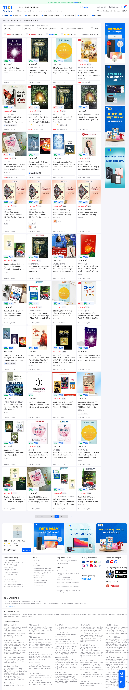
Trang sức (58, 641)
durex (44, 614)
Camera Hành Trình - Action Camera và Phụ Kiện (117, 662)
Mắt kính (70, 634)
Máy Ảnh (120, 669)
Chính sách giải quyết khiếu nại (42, 573)
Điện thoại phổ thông (13, 661)
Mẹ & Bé (91, 633)
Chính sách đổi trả (9, 577)
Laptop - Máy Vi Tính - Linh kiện (66, 647)
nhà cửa (49, 11)
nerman (89, 614)
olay (110, 614)
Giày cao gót (33, 654)
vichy (22, 616)
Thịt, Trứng (13, 642)
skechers (63, 614)
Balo (56, 627)
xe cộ (29, 11)
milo (58, 614)
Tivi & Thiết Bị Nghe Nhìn (90, 639)
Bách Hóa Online (61, 672)
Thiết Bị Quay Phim (115, 667)
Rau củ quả (10, 644)
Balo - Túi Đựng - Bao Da (116, 664)
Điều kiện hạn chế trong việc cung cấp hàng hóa (68, 574)
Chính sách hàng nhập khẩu (12, 582)
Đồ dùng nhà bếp (9, 685)
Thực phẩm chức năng (13, 670)
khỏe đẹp (42, 11)
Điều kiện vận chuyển (39, 585)
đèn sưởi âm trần (114, 686)
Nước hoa (10, 678)
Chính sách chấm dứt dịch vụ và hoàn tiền (68, 587)
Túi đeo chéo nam (39, 682)
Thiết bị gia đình (19, 685)
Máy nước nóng (116, 632)
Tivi (110, 632)
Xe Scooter (95, 676)
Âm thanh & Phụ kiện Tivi (113, 627)
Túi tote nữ (40, 677)
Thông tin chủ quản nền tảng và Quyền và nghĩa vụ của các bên (68, 591)
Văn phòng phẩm (95, 683)
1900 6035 (12, 606)
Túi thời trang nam (35, 680)
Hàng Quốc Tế (85, 625)
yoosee (105, 614)
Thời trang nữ (34, 625)
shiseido (6, 616)
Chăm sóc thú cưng (60, 674)
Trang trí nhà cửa (59, 659)
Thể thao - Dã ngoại (88, 630)
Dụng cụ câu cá (113, 645)
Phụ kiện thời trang (61, 632)
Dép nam (38, 666)
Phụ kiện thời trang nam (65, 635)
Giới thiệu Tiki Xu (37, 578)
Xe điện (97, 674)
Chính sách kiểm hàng (10, 574)
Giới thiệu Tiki (37, 561)
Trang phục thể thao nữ (112, 639)
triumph (73, 614)
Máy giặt (111, 630)
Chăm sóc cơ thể (13, 671)
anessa (100, 614)
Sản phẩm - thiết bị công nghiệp (91, 637)
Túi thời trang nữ (35, 673)
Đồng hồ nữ (65, 641)
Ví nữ (47, 675)
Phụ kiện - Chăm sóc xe (87, 674)
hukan (18, 616)
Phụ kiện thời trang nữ (61, 634)
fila (26, 616)
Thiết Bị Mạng (65, 652)
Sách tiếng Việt (84, 683)
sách (54, 11)
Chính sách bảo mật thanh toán (42, 568)
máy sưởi (108, 674)
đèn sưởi (114, 674)
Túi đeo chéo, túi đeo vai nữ (37, 675)
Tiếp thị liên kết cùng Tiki (40, 580)
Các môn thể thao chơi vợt (117, 648)
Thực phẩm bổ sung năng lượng (117, 651)
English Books (90, 685)
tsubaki (30, 616)
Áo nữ (31, 627)
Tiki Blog (35, 563)
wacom (94, 614)
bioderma (50, 614)
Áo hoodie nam (37, 642)
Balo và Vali (59, 625)
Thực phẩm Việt (19, 644)
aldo (68, 614)
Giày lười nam (33, 665)
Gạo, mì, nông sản (13, 647)
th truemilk (24, 614)
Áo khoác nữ (43, 629)
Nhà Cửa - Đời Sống (62, 657)
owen (34, 614)
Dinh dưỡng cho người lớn (14, 633)
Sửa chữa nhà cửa (63, 661)
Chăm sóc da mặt (9, 668)
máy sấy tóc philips (118, 676)
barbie (30, 614)
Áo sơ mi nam (41, 641)
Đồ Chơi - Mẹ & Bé (10, 625)
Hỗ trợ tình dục (18, 678)
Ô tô (90, 676)
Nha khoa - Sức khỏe (91, 667)
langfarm (12, 616)
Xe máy (85, 676)
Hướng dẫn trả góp (9, 579)
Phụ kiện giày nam (38, 668)
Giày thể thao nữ (120, 650)
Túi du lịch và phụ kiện (64, 627)
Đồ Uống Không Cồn (65, 681)
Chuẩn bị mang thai (13, 637)
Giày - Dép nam (34, 663)
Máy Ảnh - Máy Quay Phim (115, 657)
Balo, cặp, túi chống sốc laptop (66, 628)
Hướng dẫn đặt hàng (10, 569)
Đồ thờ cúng (61, 667)
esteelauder (16, 614)
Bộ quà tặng (63, 682)
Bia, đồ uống (10, 649)
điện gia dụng (21, 11)
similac (114, 614)
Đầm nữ (36, 627)
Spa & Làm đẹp (92, 664)
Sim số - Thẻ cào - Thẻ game (95, 669)
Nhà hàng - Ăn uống (89, 666)
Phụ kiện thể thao (117, 642)
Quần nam (41, 639)
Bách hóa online (89, 635)
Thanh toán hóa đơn (86, 662)
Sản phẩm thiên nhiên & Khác (14, 673)
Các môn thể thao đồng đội (117, 647)
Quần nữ (41, 627)
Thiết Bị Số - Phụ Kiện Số (88, 645)
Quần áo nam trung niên (40, 647)
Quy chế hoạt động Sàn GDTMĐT (67, 561)
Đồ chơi (22, 627)
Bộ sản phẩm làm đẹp (14, 678)
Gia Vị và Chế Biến (63, 678)
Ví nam (31, 682)
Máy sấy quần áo (114, 633)
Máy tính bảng (12, 662)
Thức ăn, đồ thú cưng (13, 652)
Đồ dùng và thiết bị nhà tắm (66, 664)
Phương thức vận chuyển (11, 572)
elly (55, 614)
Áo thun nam (33, 639)
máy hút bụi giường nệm (116, 681)
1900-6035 (12, 561)
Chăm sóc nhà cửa (14, 653)
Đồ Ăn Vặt (61, 679)
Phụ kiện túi (47, 677)
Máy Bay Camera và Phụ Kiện (116, 668)
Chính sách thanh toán (63, 577)
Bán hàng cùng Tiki (62, 563)
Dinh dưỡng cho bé (12, 632)
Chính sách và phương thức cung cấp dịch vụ (68, 583)
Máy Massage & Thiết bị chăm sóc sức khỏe (15, 672)
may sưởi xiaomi (114, 679)
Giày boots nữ (36, 658)
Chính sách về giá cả (63, 571)
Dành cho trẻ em (12, 650)
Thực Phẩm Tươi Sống (11, 640)
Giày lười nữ (44, 658)
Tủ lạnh (111, 629)
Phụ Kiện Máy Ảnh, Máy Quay (114, 659)
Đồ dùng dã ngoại (117, 641)
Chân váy (41, 630)
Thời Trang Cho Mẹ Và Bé (11, 627)
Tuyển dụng (36, 565)
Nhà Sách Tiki (85, 681)
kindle (84, 614)
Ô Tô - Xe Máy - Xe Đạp (88, 672)
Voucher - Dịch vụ (86, 660)
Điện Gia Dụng (9, 683)
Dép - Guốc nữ (42, 654)
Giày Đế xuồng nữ (41, 659)
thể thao (60, 11)
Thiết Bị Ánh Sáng (117, 661)
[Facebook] (107, 561)
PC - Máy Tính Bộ (63, 653)
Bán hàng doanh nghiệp (39, 582)
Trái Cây (6, 642)
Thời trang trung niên (39, 633)
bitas (124, 614)
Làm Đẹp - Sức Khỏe (11, 666)
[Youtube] (111, 561)
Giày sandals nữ (39, 656)
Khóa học (95, 662)
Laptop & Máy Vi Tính (93, 637)
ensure (39, 614)
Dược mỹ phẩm (20, 679)
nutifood (78, 614)
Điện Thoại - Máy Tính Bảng (14, 657)
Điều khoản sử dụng (38, 575)
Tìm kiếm (85, 7)
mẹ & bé (35, 11)
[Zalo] (115, 561)
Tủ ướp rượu (123, 633)
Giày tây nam (42, 665)
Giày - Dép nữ (34, 652)
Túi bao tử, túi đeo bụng (45, 684)
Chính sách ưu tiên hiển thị (64, 580)
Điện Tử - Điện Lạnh (112, 625)
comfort (119, 614)
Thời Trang (96, 627)
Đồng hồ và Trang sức (62, 639)
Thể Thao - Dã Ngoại (113, 637)
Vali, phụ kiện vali (73, 629)
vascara (6, 614)
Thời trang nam (34, 637)
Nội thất (63, 662)
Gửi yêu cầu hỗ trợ (9, 567)
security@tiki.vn (18, 586)
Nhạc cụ (68, 667)
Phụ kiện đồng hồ (63, 643)
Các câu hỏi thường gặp (11, 565)
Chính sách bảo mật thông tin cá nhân (44, 570)
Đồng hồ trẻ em (73, 643)
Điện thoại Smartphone (10, 659)
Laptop (71, 653)
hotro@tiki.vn (19, 584)
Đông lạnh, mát (16, 645)
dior (11, 614)
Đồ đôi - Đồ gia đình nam (42, 644)
